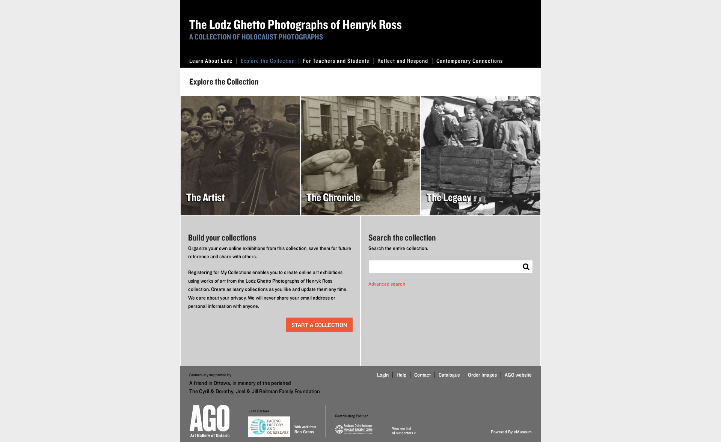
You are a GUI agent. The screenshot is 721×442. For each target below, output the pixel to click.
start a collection (319, 324)
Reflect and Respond (402, 60)
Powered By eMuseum (511, 431)
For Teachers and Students (336, 60)
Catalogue (449, 375)
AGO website (518, 375)
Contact (422, 375)
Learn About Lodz (210, 60)
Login (383, 375)
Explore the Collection (268, 60)
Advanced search (386, 284)
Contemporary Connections (469, 60)
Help (401, 375)
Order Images (482, 375)
